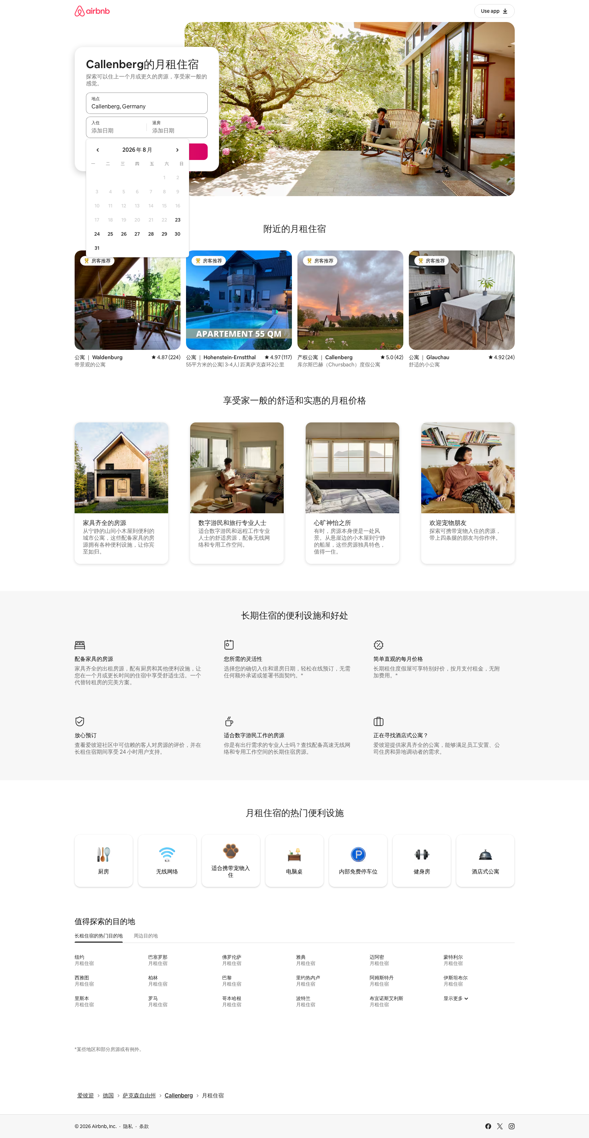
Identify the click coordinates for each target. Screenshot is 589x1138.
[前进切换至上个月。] (98, 150)
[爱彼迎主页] (92, 11)
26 (124, 234)
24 (97, 234)
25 (110, 234)
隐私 (128, 1126)
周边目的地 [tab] (146, 936)
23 (178, 220)
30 (178, 234)
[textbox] (116, 130)
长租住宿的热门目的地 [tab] (99, 936)
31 (97, 248)
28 (151, 234)
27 (137, 234)
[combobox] (146, 106)
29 (164, 234)
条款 (144, 1126)
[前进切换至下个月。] (177, 150)
